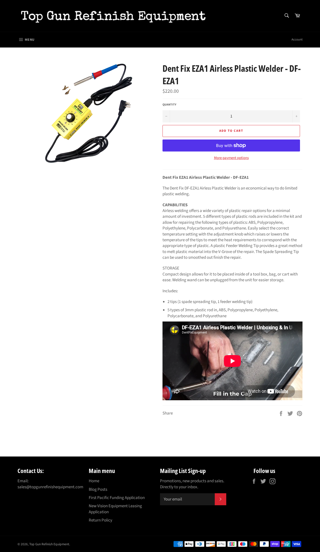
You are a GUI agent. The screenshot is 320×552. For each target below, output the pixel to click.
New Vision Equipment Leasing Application (115, 509)
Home (94, 481)
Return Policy (100, 520)
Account (297, 39)
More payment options (231, 158)
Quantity (169, 105)
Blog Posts (98, 489)
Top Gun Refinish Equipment (49, 544)
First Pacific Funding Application (117, 498)
